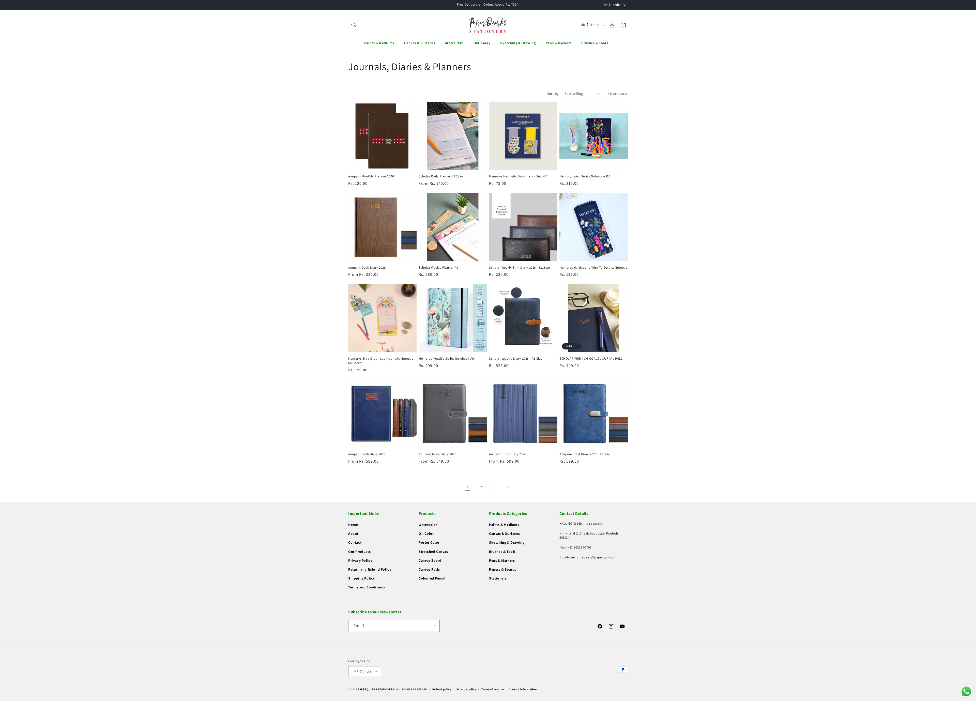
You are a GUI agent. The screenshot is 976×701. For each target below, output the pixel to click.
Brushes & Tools (502, 551)
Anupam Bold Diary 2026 (507, 454)
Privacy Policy (360, 560)
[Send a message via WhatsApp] (966, 691)
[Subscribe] (433, 626)
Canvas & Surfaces (504, 533)
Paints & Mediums (504, 524)
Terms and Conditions (366, 587)
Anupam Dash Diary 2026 (367, 268)
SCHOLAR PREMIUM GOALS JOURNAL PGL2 (590, 359)
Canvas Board (430, 560)
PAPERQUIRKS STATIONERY (376, 689)
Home (353, 524)
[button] (353, 25)
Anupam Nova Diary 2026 (437, 454)
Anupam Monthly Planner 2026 (371, 176)
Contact (354, 542)
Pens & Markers (502, 560)
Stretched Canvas (433, 551)
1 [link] (467, 487)
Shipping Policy (361, 578)
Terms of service (492, 689)
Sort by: (553, 93)
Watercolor (428, 524)
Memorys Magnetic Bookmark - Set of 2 (518, 176)
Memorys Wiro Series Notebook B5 (584, 176)
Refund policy (441, 689)
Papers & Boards (502, 569)
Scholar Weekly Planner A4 (438, 268)
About (353, 533)
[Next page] (508, 487)
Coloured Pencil (432, 578)
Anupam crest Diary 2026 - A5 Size (584, 454)
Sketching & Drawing (506, 542)
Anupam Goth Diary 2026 (366, 454)
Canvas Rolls (429, 569)
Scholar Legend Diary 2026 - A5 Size (515, 359)
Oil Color (426, 533)
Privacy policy (466, 689)
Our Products (359, 551)
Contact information (523, 689)
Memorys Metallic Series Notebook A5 (446, 359)
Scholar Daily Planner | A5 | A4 (441, 176)
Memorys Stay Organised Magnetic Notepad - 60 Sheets (382, 361)
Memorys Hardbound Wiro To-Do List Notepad (593, 268)
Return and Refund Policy (369, 569)
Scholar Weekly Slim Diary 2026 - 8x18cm (519, 268)
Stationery (498, 578)
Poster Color (429, 542)
